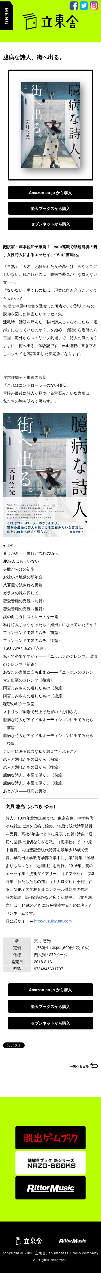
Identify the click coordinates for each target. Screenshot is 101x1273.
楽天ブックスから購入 (50, 208)
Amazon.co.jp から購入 (50, 192)
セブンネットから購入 (50, 224)
